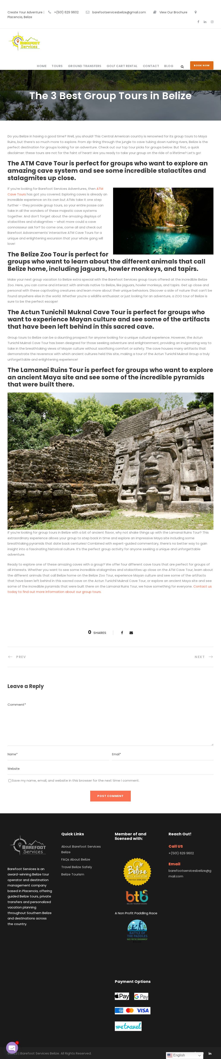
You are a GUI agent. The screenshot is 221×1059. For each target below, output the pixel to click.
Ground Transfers (84, 66)
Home (41, 66)
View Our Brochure (173, 12)
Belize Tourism (72, 874)
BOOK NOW (202, 65)
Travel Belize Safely (76, 867)
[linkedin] (205, 22)
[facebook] (198, 22)
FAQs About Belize (75, 859)
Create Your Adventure (25, 12)
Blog (168, 66)
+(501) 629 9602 (66, 12)
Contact (151, 66)
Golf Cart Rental (122, 66)
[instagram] (212, 22)
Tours (57, 66)
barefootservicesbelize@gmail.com (119, 12)
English (178, 1055)
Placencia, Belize (20, 17)
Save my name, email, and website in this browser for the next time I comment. (75, 780)
